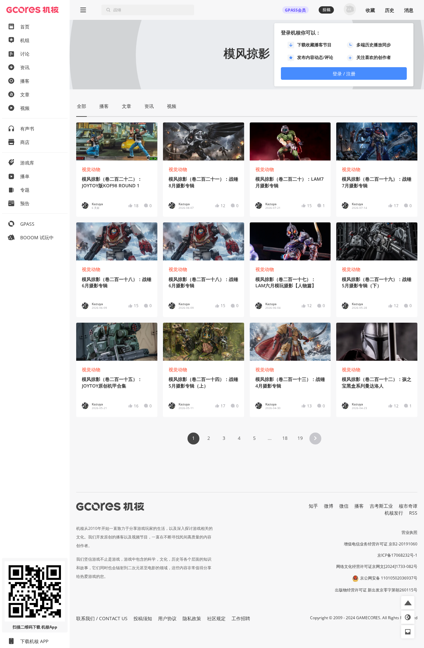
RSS (413, 513)
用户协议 (167, 618)
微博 (328, 506)
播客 (359, 506)
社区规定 (216, 618)
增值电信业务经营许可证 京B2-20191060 (380, 544)
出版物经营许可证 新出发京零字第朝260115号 (376, 590)
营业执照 (409, 532)
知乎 (313, 506)
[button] (315, 438)
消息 (408, 10)
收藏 (370, 10)
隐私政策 (192, 618)
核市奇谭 (408, 506)
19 (300, 438)
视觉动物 (91, 169)
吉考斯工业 (381, 506)
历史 (389, 10)
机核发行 (394, 513)
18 (285, 438)
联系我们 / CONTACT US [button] (102, 618)
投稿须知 (142, 618)
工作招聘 (241, 618)
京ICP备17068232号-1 (397, 555)
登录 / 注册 (344, 73)
